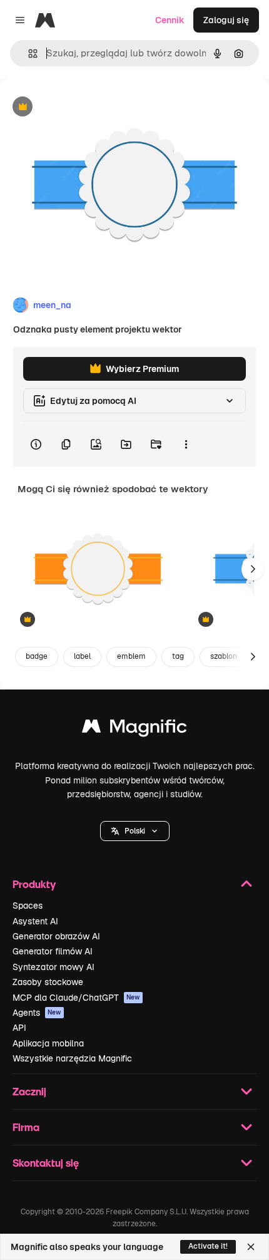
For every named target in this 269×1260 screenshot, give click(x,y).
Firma (26, 1126)
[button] (135, 831)
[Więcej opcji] (185, 444)
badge (37, 656)
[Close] (250, 1246)
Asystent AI (35, 921)
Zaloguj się (226, 20)
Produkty (34, 884)
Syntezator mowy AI (53, 967)
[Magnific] (134, 729)
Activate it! (208, 1246)
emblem (131, 656)
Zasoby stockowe (48, 982)
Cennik (170, 20)
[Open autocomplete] (28, 53)
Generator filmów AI (53, 951)
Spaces (28, 905)
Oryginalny (86, 107)
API (19, 1027)
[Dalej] (252, 569)
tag (178, 656)
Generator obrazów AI (56, 936)
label (82, 656)
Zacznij (29, 1091)
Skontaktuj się (46, 1162)
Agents (37, 1012)
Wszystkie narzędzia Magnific (72, 1058)
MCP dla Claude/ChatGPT (76, 997)
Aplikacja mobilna (48, 1043)
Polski (134, 831)
